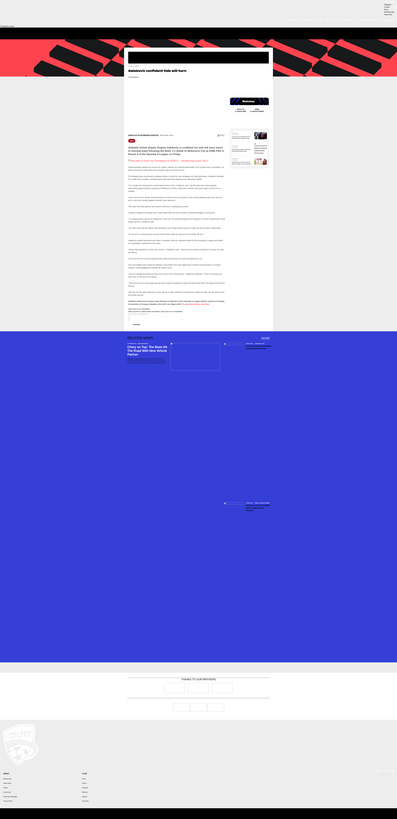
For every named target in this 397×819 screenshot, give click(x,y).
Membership (308, 20)
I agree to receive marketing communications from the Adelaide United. (156, 319)
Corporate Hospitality (10, 796)
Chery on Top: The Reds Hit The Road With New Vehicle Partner (147, 350)
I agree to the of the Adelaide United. (149, 317)
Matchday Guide (294, 20)
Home (130, 66)
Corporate (362, 20)
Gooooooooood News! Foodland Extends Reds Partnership (258, 347)
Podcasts (85, 787)
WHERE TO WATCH (389, 20)
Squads (84, 796)
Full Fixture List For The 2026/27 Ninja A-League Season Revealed (258, 508)
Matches (85, 792)
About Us (373, 20)
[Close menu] (390, 812)
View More (265, 338)
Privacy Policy (145, 317)
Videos (328, 20)
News (320, 20)
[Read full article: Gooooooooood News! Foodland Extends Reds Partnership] (260, 148)
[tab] (240, 110)
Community (348, 20)
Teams (336, 20)
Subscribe (136, 324)
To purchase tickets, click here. (196, 304)
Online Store (7, 783)
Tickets (5, 787)
